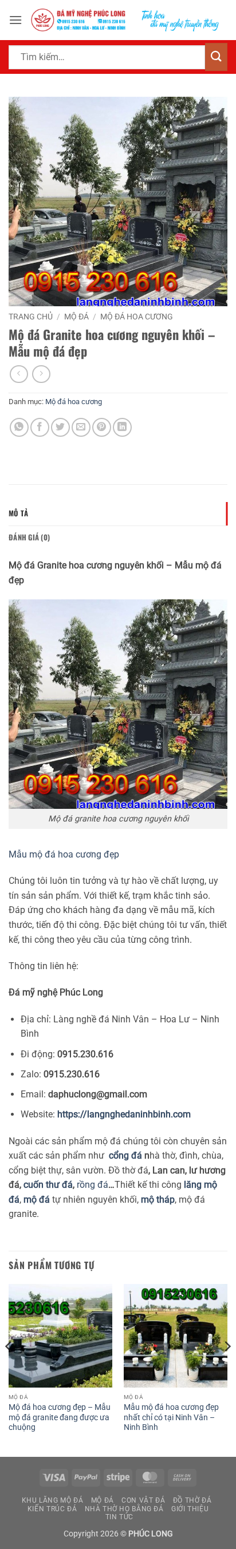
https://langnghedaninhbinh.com (124, 1114)
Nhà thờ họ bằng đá (124, 1509)
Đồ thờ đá (192, 1500)
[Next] (227, 1369)
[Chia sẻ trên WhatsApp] (19, 427)
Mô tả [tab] (18, 513)
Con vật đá (143, 1500)
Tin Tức (119, 1517)
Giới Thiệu (190, 1509)
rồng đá (91, 1184)
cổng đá (125, 1155)
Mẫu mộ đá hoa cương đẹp (64, 854)
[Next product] (18, 374)
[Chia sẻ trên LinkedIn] (122, 427)
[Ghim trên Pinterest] (101, 427)
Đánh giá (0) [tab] (29, 537)
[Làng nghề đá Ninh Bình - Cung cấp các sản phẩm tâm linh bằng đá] (125, 20)
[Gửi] (216, 57)
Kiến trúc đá (52, 1509)
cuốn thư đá (48, 1184)
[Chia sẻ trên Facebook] (39, 427)
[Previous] (9, 1369)
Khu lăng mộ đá (53, 1500)
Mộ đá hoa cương (136, 316)
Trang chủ (31, 316)
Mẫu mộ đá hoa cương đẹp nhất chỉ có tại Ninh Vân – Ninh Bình (171, 1417)
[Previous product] (41, 374)
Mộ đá (76, 316)
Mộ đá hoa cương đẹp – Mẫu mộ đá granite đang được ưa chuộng (60, 1417)
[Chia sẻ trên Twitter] (60, 427)
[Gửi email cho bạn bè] (81, 427)
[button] (15, 20)
